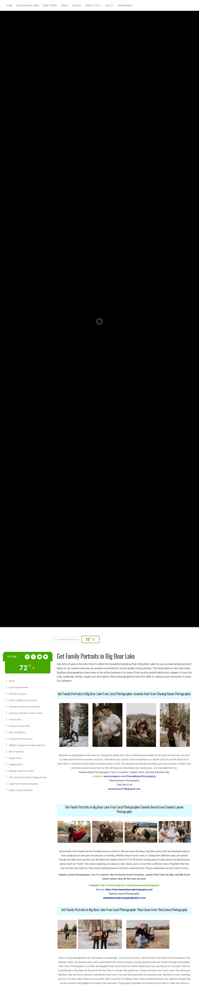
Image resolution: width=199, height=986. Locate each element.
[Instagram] (33, 656)
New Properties (16, 751)
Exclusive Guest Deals (19, 726)
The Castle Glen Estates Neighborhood (27, 777)
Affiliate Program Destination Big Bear (27, 745)
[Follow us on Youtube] (39, 656)
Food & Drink (15, 719)
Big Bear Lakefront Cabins (21, 771)
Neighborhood (16, 764)
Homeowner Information (21, 739)
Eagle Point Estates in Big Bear (23, 783)
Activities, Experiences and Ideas (24, 706)
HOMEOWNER (124, 5)
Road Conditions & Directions (23, 700)
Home (9, 5)
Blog (108, 5)
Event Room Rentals (18, 687)
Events (64, 5)
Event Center (50, 5)
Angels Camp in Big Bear (20, 790)
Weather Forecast (17, 694)
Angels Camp (15, 758)
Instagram (97, 776)
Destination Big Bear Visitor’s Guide (26, 713)
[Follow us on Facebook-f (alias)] (27, 656)
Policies (76, 5)
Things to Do (92, 5)
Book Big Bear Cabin (28, 5)
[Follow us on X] (45, 656)
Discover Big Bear (17, 732)
